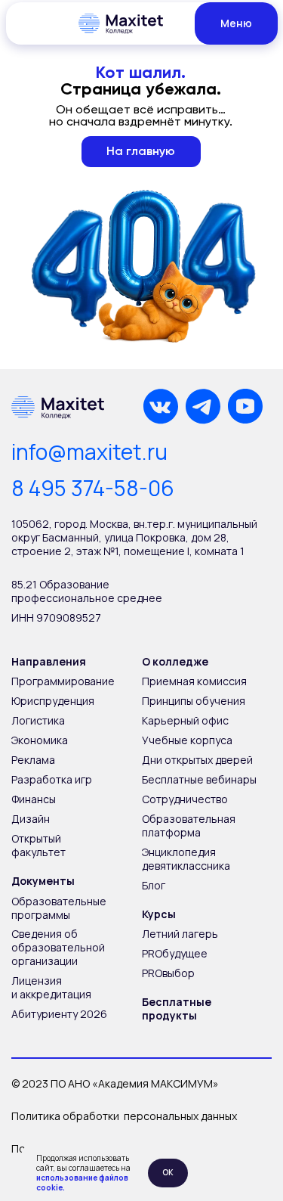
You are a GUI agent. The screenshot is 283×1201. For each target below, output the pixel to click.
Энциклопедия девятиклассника (186, 859)
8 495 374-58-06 (92, 487)
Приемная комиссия (194, 681)
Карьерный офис (185, 720)
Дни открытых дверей (197, 760)
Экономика (39, 740)
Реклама (33, 760)
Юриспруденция (52, 701)
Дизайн (30, 819)
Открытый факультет (38, 845)
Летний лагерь (180, 933)
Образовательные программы (58, 908)
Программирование (63, 681)
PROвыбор (168, 973)
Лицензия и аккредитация (51, 987)
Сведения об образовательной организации (58, 947)
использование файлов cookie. (82, 1182)
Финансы (33, 799)
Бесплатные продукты (176, 1009)
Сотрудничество (185, 799)
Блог (153, 885)
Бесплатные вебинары (199, 779)
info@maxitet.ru (89, 451)
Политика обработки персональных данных (124, 1116)
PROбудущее (175, 953)
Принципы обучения (193, 701)
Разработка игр (51, 779)
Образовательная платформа (188, 825)
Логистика (38, 720)
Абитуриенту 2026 (59, 1014)
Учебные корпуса (187, 740)
